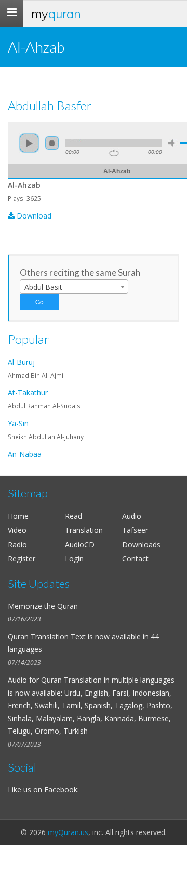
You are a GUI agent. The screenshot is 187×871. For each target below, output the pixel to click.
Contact (135, 558)
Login (74, 558)
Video (17, 530)
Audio (131, 516)
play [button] (29, 143)
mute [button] (173, 143)
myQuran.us (68, 832)
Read (73, 516)
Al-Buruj (21, 362)
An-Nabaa (25, 454)
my (56, 13)
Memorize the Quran (43, 606)
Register (21, 558)
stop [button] (52, 143)
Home (18, 516)
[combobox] (74, 286)
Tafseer (135, 530)
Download (33, 216)
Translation (84, 530)
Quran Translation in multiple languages (108, 680)
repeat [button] (114, 153)
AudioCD (80, 544)
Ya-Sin (18, 423)
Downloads (141, 544)
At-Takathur (28, 393)
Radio (17, 544)
